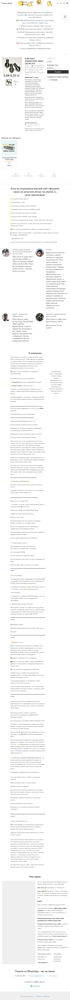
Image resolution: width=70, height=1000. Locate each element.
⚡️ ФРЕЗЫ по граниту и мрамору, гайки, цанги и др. (35, 26)
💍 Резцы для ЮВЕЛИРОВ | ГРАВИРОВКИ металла (35, 48)
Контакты (25, 4)
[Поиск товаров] (65, 16)
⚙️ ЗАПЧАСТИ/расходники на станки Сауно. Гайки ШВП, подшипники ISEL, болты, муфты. (35, 33)
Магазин (24, 2)
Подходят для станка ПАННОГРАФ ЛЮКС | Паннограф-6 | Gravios (34, 72)
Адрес (38, 2)
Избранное (41, 176)
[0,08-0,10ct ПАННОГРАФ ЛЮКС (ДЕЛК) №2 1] (15, 83)
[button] (53, 79)
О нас (31, 2)
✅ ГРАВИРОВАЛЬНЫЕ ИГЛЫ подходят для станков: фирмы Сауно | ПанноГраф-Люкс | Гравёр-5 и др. (35, 22)
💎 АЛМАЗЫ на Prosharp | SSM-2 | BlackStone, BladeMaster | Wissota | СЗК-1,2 (35, 39)
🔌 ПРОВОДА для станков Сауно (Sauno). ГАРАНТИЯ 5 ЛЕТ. (35, 29)
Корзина (54, 176)
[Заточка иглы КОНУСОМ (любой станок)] (9, 148)
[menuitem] (65, 54)
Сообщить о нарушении (43, 996)
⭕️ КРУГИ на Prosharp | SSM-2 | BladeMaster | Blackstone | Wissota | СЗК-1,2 (35, 44)
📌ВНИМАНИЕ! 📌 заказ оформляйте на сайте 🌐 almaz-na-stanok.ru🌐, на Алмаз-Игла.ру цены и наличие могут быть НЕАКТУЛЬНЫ (35, 15)
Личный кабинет (15, 176)
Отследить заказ (29, 176)
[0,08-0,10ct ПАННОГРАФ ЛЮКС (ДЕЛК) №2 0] (9, 83)
